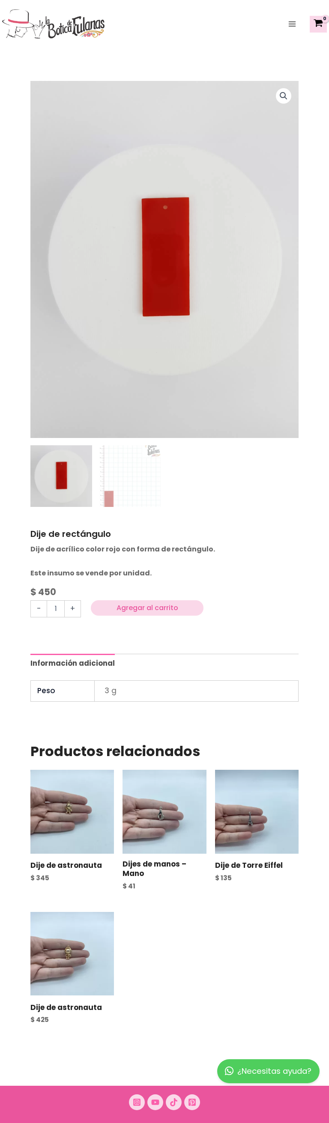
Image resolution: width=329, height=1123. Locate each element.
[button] (283, 96)
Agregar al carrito (147, 608)
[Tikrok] (174, 1102)
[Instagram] (137, 1102)
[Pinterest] (192, 1102)
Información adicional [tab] (72, 663)
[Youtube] (155, 1102)
